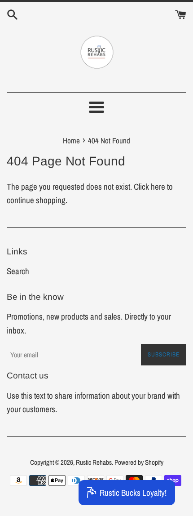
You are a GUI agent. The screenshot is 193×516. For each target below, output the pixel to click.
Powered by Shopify (138, 462)
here (158, 186)
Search (18, 271)
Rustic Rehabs (94, 462)
